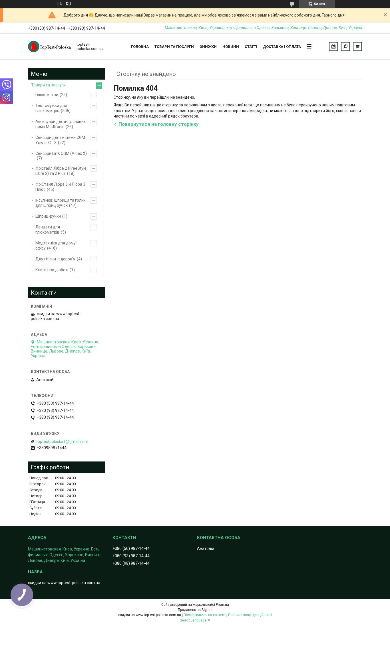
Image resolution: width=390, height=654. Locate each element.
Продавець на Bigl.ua (195, 610)
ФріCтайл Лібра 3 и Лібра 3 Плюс (60, 187)
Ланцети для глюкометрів (47, 229)
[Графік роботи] (333, 46)
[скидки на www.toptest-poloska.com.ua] (49, 46)
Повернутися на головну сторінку (158, 124)
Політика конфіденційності (250, 615)
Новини (230, 46)
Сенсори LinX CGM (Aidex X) (61, 153)
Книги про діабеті (51, 270)
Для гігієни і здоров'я (55, 259)
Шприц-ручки (48, 216)
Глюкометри (46, 94)
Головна (140, 46)
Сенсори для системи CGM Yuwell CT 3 (60, 140)
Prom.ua (222, 605)
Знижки (208, 46)
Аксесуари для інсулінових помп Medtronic (60, 124)
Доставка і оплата (282, 46)
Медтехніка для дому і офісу (56, 245)
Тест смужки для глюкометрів (51, 108)
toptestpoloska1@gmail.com (62, 441)
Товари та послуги (174, 46)
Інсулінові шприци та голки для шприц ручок (60, 203)
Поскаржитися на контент (205, 615)
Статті (251, 46)
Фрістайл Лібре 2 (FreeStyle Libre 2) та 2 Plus (61, 171)
